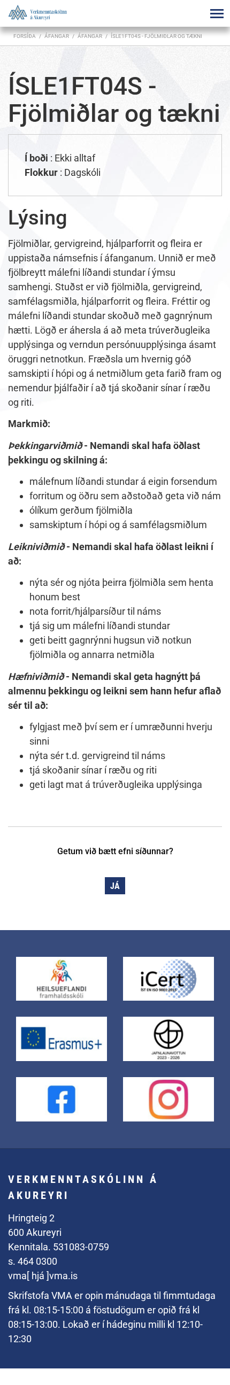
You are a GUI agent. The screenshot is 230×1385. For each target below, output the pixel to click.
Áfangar (90, 36)
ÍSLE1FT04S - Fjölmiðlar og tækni (156, 36)
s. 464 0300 (32, 1261)
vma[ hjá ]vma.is (43, 1275)
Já (115, 886)
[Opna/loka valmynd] (216, 13)
